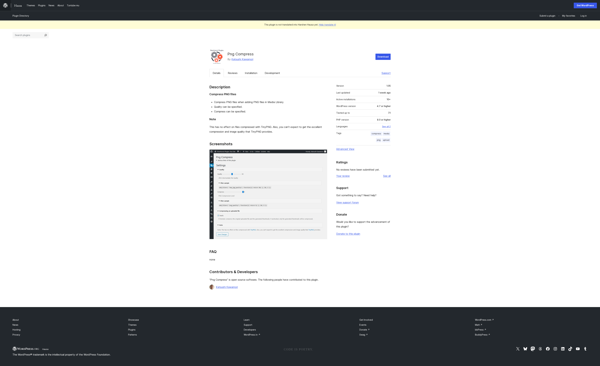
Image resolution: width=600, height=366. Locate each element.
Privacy (16, 334)
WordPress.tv (252, 334)
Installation (251, 73)
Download (383, 56)
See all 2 (386, 126)
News (15, 324)
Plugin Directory (20, 15)
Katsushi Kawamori (242, 59)
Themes (132, 324)
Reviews (233, 73)
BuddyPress (482, 334)
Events (362, 324)
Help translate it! (327, 24)
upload (386, 140)
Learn (247, 319)
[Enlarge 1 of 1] (323, 153)
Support (386, 73)
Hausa (45, 349)
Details (216, 73)
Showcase (133, 319)
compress (376, 133)
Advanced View (345, 149)
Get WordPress (585, 5)
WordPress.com (484, 319)
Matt (478, 324)
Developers (250, 329)
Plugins (131, 329)
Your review (343, 175)
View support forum (347, 202)
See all (387, 175)
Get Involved (366, 319)
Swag (363, 334)
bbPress (480, 329)
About (15, 319)
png (378, 140)
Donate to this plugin (348, 233)
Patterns (132, 334)
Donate (364, 329)
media (386, 133)
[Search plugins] (45, 35)
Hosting (16, 329)
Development (272, 73)
